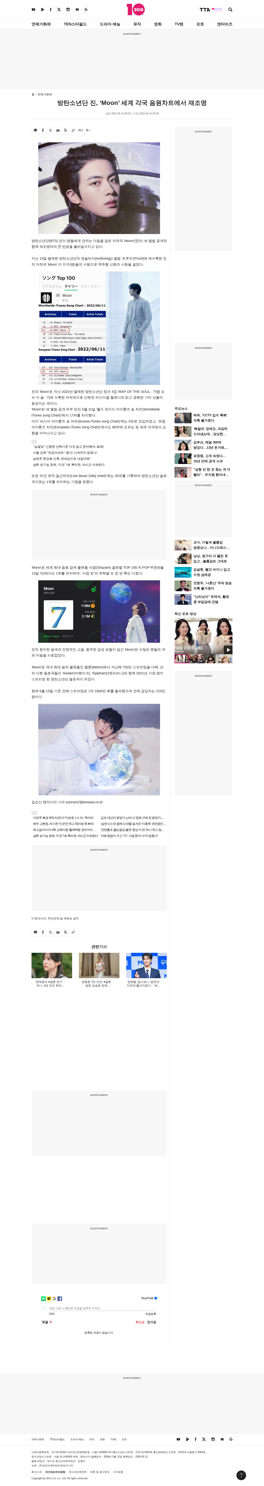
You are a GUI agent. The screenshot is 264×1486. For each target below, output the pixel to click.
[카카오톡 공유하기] (35, 131)
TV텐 (179, 24)
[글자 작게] (88, 131)
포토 (200, 24)
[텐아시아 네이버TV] (42, 9)
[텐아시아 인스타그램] (68, 9)
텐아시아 (51, 1478)
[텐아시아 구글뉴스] (86, 9)
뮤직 (137, 24)
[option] (203, 636)
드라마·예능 (110, 24)
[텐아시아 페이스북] (50, 9)
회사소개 (37, 1471)
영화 (158, 24)
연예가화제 (41, 24)
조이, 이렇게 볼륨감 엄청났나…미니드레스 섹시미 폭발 (209, 548)
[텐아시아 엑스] (59, 9)
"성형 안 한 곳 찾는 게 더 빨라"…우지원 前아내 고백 (211, 475)
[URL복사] (73, 131)
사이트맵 (118, 1471)
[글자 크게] (80, 131)
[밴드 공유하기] (65, 131)
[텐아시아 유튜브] (33, 9)
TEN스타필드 (75, 24)
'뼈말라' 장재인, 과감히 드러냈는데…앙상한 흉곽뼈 (210, 434)
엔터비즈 (224, 24)
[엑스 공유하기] (50, 131)
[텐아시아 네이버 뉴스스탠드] (77, 9)
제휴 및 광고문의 (99, 1471)
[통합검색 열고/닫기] (230, 10)
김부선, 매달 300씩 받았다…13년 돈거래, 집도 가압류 (209, 448)
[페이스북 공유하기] (43, 131)
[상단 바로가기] (241, 1475)
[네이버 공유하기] (58, 131)
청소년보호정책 (78, 1471)
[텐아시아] (136, 9)
